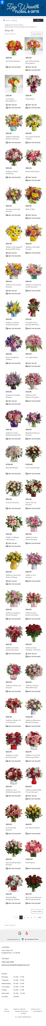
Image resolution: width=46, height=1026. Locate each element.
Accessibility (37, 1011)
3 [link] (27, 917)
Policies (6, 1011)
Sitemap (23, 1013)
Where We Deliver (21, 1011)
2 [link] (24, 917)
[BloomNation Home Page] (30, 939)
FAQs (6, 1009)
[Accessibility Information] (2, 2)
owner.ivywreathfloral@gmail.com (16, 965)
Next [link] (39, 917)
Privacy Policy (36, 1009)
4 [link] (31, 917)
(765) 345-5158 (8, 962)
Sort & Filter (37, 34)
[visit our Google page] (19, 933)
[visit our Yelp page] (26, 933)
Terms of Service (19, 1009)
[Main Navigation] (3, 8)
